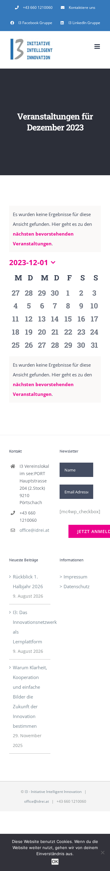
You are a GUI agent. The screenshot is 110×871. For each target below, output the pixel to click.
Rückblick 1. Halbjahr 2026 (28, 581)
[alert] (55, 379)
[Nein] (102, 852)
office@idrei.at (34, 530)
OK (55, 861)
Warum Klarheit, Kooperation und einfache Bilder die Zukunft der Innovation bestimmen (30, 696)
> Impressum (73, 577)
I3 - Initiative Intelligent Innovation (53, 791)
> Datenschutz (75, 586)
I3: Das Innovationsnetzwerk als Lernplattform (30, 627)
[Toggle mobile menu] (97, 46)
